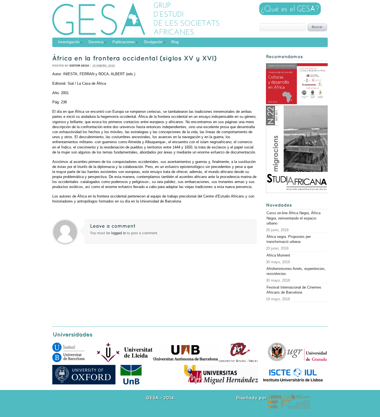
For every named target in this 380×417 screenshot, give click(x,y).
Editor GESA (79, 65)
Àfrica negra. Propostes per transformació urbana (289, 239)
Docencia (95, 42)
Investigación (69, 42)
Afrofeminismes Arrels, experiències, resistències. (296, 271)
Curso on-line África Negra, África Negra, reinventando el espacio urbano (293, 218)
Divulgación (153, 42)
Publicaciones (123, 42)
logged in (119, 233)
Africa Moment (278, 255)
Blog (175, 42)
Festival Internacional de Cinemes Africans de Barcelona (294, 289)
